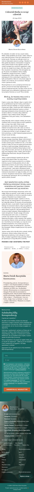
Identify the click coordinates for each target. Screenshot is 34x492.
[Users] (28, 2)
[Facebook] (25, 2)
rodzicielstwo (17, 8)
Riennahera (6, 2)
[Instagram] (22, 2)
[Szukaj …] (16, 3)
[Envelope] (20, 2)
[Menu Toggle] (31, 2)
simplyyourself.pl (17, 489)
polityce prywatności (21, 369)
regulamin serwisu (22, 383)
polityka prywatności (9, 383)
